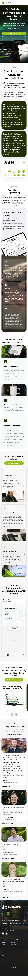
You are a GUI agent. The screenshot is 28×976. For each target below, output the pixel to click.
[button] (24, 3)
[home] (6, 2)
